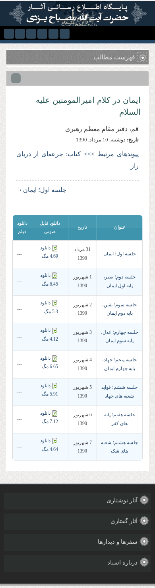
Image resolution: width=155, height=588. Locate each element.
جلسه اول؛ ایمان (119, 254)
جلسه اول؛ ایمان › (42, 189)
